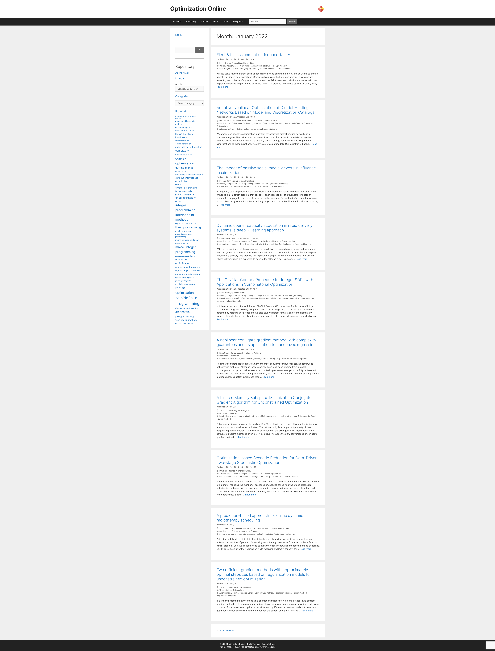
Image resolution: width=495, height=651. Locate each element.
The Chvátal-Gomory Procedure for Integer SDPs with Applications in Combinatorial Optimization (265, 282)
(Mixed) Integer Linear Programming (234, 66)
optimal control (180, 277)
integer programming (228, 534)
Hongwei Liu (246, 410)
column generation (183, 144)
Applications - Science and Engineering (236, 123)
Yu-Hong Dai (234, 410)
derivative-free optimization (189, 174)
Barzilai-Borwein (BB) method (260, 593)
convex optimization (184, 160)
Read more (222, 87)
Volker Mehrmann (243, 120)
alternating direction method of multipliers (185, 117)
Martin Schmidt (271, 120)
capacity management (229, 244)
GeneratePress (268, 644)
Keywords (181, 111)
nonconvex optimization (229, 358)
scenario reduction (240, 476)
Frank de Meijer (225, 292)
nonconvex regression (250, 358)
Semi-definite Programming (290, 295)
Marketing (283, 183)
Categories (182, 96)
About (215, 21)
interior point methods (184, 217)
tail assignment (284, 68)
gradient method (299, 593)
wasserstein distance (289, 476)
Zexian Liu (223, 410)
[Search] (199, 50)
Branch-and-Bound (184, 134)
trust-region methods (186, 320)
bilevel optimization (185, 130)
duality (178, 184)
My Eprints (238, 21)
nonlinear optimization (268, 129)
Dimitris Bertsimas (227, 471)
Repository (191, 21)
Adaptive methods (227, 129)
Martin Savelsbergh (251, 238)
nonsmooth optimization (187, 274)
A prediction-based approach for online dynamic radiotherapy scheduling (260, 517)
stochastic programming (184, 314)
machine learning (183, 231)
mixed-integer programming (247, 68)
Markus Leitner (238, 181)
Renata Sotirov (239, 292)
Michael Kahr (224, 181)
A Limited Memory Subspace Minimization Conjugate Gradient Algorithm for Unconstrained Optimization (264, 399)
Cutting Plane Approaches (265, 295)
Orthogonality (304, 416)
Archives (179, 84)
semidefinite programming (187, 301)
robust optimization (268, 68)
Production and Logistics (270, 241)
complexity (182, 150)
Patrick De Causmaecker (257, 528)
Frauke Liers (237, 63)
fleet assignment (226, 68)
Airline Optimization (259, 66)
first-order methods (183, 191)
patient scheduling (265, 534)
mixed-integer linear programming (183, 235)
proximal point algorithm (183, 281)
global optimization (185, 197)
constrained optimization (183, 154)
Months (179, 78)
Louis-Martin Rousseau (279, 528)
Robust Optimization (278, 66)
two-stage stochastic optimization (264, 476)
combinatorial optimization (188, 147)
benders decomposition (183, 127)
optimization (192, 277)
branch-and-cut (226, 298)
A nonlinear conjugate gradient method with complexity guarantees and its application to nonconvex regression (266, 342)
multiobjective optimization (185, 256)
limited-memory (290, 416)
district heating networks (247, 129)
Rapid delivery (285, 244)
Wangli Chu (234, 587)
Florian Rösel (248, 63)
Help (226, 21)
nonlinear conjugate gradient (273, 358)
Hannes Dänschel (226, 120)
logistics (274, 244)
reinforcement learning (301, 244)
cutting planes (184, 167)
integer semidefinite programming (273, 298)
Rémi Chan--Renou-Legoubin (232, 353)
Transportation (288, 241)
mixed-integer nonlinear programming (187, 241)
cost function (225, 476)
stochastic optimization (186, 308)
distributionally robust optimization (186, 179)
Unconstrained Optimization (231, 590)
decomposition (180, 171)
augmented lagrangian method (185, 122)
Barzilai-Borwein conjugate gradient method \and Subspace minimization (250, 416)
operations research (247, 534)
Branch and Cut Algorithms (266, 183)
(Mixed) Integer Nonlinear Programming (236, 183)
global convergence (282, 593)
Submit (204, 21)
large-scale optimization (185, 223)
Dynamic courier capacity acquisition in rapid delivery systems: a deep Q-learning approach (264, 227)
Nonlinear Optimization (264, 123)
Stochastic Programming (270, 474)
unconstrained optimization (185, 323)
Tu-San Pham (225, 528)
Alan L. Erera (237, 238)
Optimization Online (198, 8)
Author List (182, 72)
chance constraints (182, 141)
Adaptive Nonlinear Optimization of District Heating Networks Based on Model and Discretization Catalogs (265, 110)
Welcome (177, 21)
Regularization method (226, 596)
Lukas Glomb (225, 63)
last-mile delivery (262, 244)
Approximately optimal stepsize (233, 593)
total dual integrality (233, 301)
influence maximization (261, 186)
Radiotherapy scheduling (284, 534)
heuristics (178, 201)
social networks (279, 186)
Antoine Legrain (239, 528)
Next (230, 630)
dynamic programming (186, 187)
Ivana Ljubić (250, 181)
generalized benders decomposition (234, 186)
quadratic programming (185, 284)
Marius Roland (258, 120)
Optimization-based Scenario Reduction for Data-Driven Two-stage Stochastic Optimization (267, 460)
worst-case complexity (297, 358)
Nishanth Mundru (243, 471)
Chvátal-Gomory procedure (246, 298)
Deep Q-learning (247, 244)
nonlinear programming (188, 270)
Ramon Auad (224, 238)
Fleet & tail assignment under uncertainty (253, 54)
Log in (178, 35)
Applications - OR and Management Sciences (238, 241)
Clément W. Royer (253, 353)
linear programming (188, 227)
